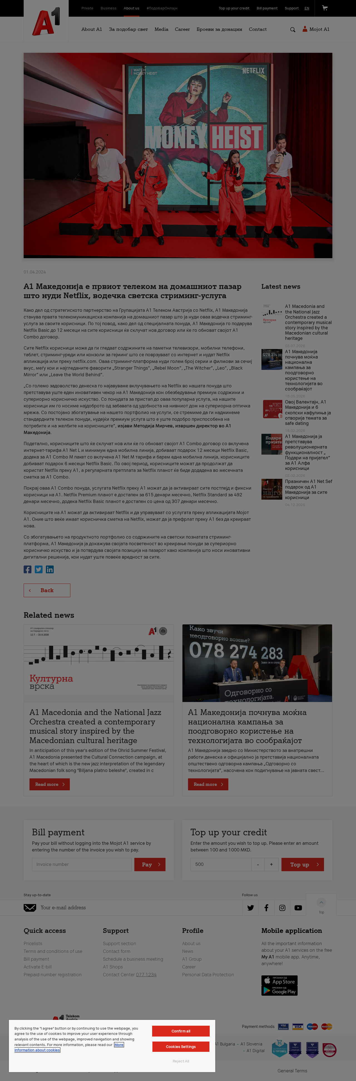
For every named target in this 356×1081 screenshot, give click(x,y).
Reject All (181, 1061)
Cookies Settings (181, 1047)
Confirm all (181, 1031)
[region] (112, 1046)
